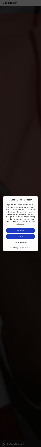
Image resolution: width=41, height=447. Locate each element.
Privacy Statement (24, 247)
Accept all (20, 230)
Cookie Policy (14, 247)
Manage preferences (20, 242)
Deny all (20, 236)
